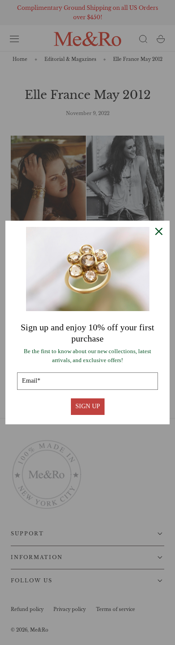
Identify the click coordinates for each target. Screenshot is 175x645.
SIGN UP (87, 406)
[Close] (159, 231)
